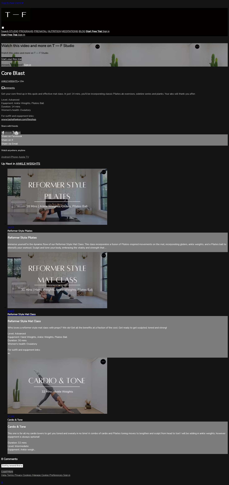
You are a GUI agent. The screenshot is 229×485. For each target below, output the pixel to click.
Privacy (18, 475)
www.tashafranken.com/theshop (18, 119)
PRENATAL (40, 31)
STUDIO (13, 31)
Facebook (6, 132)
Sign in (106, 31)
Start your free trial (11, 59)
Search (5, 31)
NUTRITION (54, 31)
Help (4, 475)
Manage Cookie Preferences (47, 475)
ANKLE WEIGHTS (9, 81)
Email (18, 132)
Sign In (21, 34)
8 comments (8, 88)
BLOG (82, 31)
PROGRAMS (26, 31)
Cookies (27, 475)
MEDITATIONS (70, 31)
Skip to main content (12, 3)
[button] (3, 28)
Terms (10, 475)
